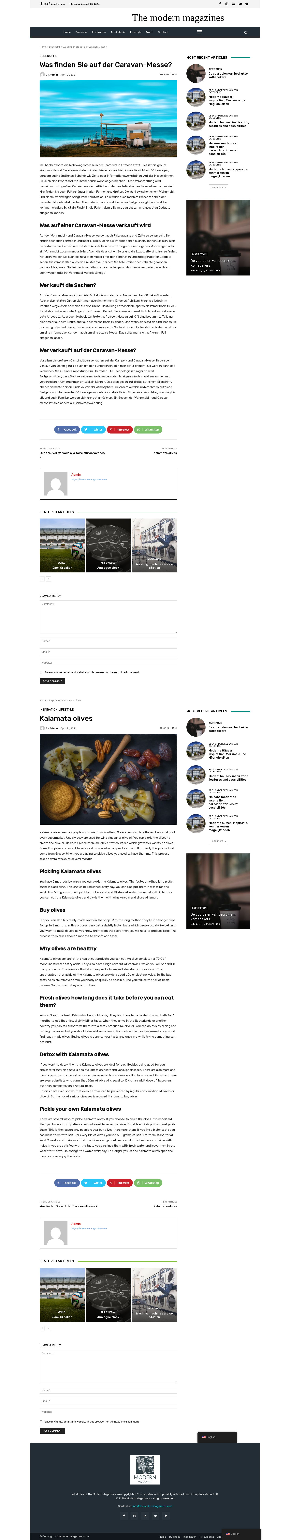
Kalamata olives (165, 453)
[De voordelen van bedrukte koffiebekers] (196, 73)
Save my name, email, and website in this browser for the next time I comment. (92, 672)
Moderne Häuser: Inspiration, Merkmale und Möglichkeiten (227, 100)
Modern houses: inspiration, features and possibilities (229, 124)
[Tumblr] (166, 1516)
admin (54, 74)
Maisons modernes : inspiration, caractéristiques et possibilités (223, 148)
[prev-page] (42, 578)
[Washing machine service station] (154, 545)
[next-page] (48, 578)
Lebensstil (54, 46)
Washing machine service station (154, 565)
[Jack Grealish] (62, 545)
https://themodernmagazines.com (89, 479)
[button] (245, 32)
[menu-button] (199, 32)
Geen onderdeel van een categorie (223, 91)
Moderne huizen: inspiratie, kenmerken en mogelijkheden (228, 172)
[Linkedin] (233, 4)
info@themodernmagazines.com (152, 1506)
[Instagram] (227, 4)
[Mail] (240, 4)
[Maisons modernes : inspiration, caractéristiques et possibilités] (196, 145)
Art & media (108, 563)
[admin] (43, 74)
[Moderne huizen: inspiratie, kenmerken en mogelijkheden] (196, 169)
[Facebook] (220, 4)
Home (43, 46)
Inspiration (154, 559)
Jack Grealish (62, 567)
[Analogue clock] (108, 545)
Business (174, 1536)
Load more (217, 187)
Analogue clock (108, 567)
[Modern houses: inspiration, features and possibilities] (196, 121)
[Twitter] (247, 4)
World (61, 563)
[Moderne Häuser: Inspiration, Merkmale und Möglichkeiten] (196, 97)
